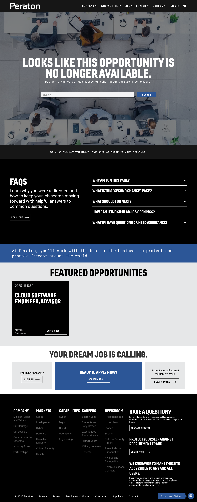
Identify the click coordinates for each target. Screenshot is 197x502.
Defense (41, 433)
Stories (109, 428)
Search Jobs (89, 416)
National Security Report (114, 441)
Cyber (39, 428)
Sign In (175, 6)
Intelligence (43, 422)
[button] (89, 6)
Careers (89, 410)
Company (21, 410)
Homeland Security (42, 441)
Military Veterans (91, 446)
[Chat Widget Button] (191, 496)
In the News (112, 422)
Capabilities (69, 410)
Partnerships (20, 452)
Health (40, 454)
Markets (43, 410)
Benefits (87, 452)
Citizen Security (45, 448)
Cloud (62, 428)
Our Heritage (20, 426)
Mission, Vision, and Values (22, 418)
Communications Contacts (115, 468)
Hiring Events (89, 440)
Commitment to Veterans (22, 439)
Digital (62, 422)
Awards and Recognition (112, 459)
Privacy (43, 496)
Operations (65, 433)
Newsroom (114, 410)
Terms (56, 496)
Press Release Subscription (113, 450)
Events (109, 433)
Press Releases (114, 416)
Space (39, 416)
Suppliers (117, 496)
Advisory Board (22, 446)
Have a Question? (150, 411)
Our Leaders (20, 431)
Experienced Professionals (90, 433)
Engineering (66, 439)
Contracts (101, 496)
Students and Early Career (89, 424)
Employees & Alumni (77, 496)
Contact (133, 496)
